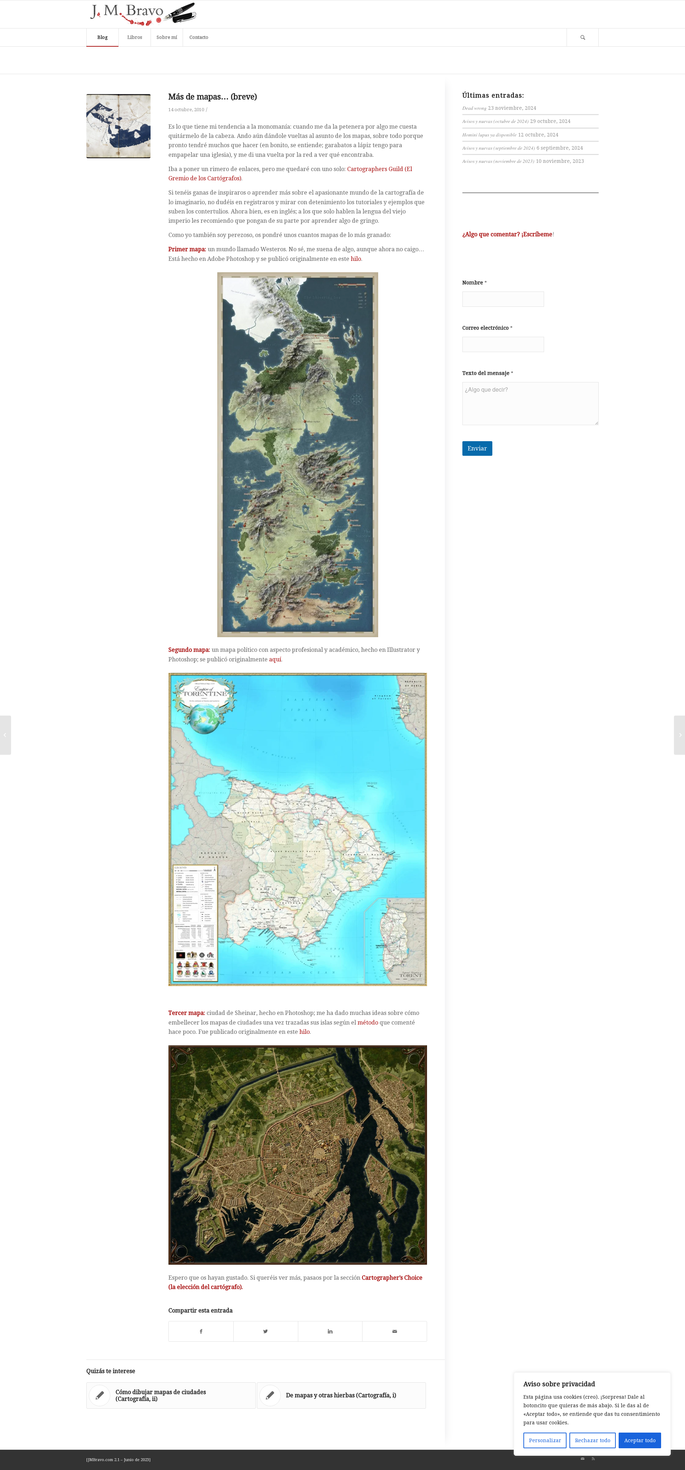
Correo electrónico (487, 328)
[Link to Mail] (582, 1459)
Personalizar (545, 1440)
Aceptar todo (640, 1440)
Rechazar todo (592, 1440)
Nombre (474, 282)
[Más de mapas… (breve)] (118, 126)
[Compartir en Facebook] (201, 1331)
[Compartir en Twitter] (266, 1331)
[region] (592, 1414)
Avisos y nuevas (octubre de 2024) (495, 121)
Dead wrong (474, 107)
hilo (356, 259)
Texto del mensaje (487, 373)
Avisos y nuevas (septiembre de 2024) (498, 147)
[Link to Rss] (593, 1459)
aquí (275, 659)
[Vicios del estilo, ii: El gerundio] (5, 735)
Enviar (477, 448)
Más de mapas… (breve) (212, 96)
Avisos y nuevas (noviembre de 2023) (498, 161)
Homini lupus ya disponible (489, 134)
